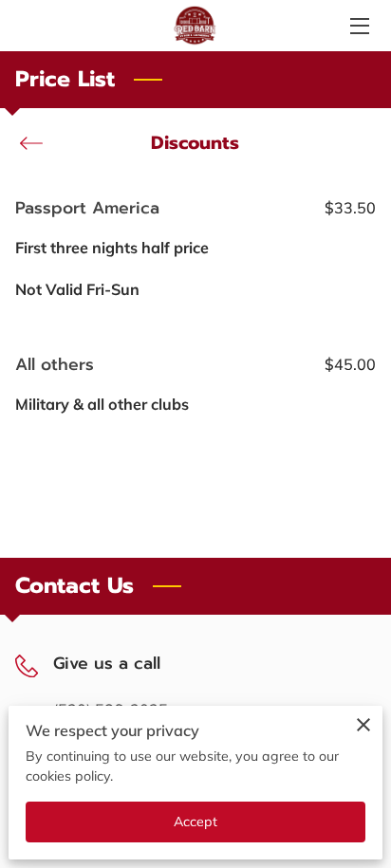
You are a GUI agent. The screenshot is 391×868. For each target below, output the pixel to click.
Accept (196, 821)
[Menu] (358, 26)
